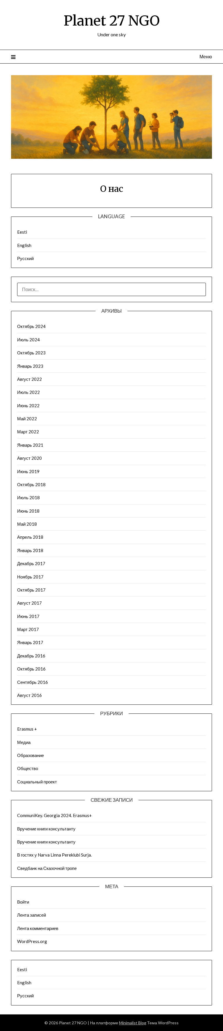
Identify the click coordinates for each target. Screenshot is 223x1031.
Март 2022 (28, 431)
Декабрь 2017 (31, 563)
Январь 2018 (30, 550)
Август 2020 (29, 458)
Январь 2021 (30, 445)
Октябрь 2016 (31, 668)
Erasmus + (27, 728)
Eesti (22, 232)
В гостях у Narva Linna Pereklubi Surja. (54, 854)
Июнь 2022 (28, 405)
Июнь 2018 (28, 510)
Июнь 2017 (28, 616)
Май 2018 (27, 524)
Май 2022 (27, 418)
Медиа (23, 742)
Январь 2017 (30, 642)
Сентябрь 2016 (32, 682)
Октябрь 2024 (31, 326)
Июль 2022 (28, 392)
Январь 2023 (30, 366)
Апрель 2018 (30, 537)
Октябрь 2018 (31, 484)
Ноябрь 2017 (30, 576)
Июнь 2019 (28, 471)
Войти (23, 901)
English (24, 245)
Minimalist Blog (132, 1022)
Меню (205, 56)
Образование (30, 755)
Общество (27, 768)
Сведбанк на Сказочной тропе (47, 868)
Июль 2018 (28, 497)
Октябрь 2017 (31, 589)
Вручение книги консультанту (46, 828)
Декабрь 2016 (31, 655)
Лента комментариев (37, 928)
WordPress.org (32, 941)
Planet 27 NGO (112, 20)
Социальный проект (37, 781)
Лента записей (31, 915)
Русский (25, 258)
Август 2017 (29, 602)
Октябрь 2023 (31, 352)
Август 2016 (29, 695)
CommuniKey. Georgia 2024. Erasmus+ (54, 815)
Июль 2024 (28, 339)
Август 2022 (29, 379)
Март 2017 (28, 629)
